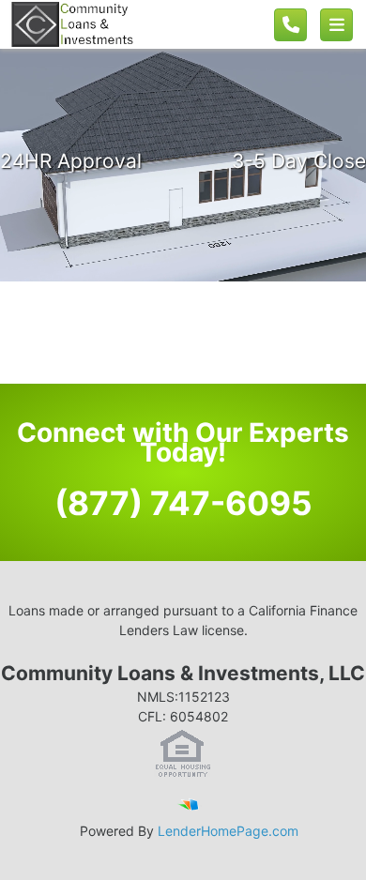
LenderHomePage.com (228, 831)
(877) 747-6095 (183, 503)
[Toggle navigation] (336, 24)
